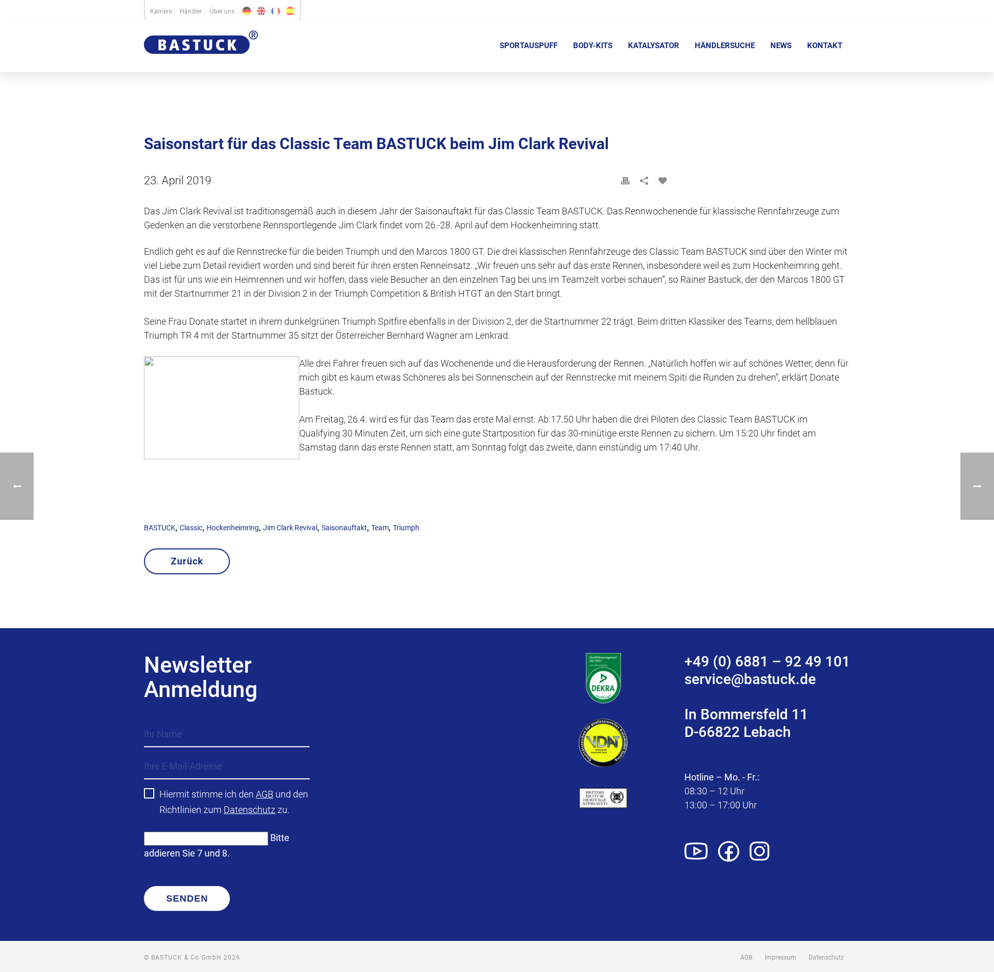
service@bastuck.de (750, 679)
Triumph (406, 528)
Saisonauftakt (344, 528)
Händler (191, 11)
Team (380, 528)
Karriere (161, 11)
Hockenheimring (233, 528)
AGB (264, 794)
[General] (261, 11)
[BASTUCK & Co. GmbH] (201, 61)
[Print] (625, 181)
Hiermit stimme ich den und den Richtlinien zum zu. (233, 802)
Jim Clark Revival (290, 528)
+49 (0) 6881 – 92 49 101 (767, 661)
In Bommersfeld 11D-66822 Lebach (746, 723)
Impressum (780, 957)
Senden (187, 898)
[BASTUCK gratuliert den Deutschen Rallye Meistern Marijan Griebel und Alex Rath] (17, 486)
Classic (191, 528)
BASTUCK (160, 528)
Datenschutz (249, 809)
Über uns (222, 11)
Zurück (187, 561)
